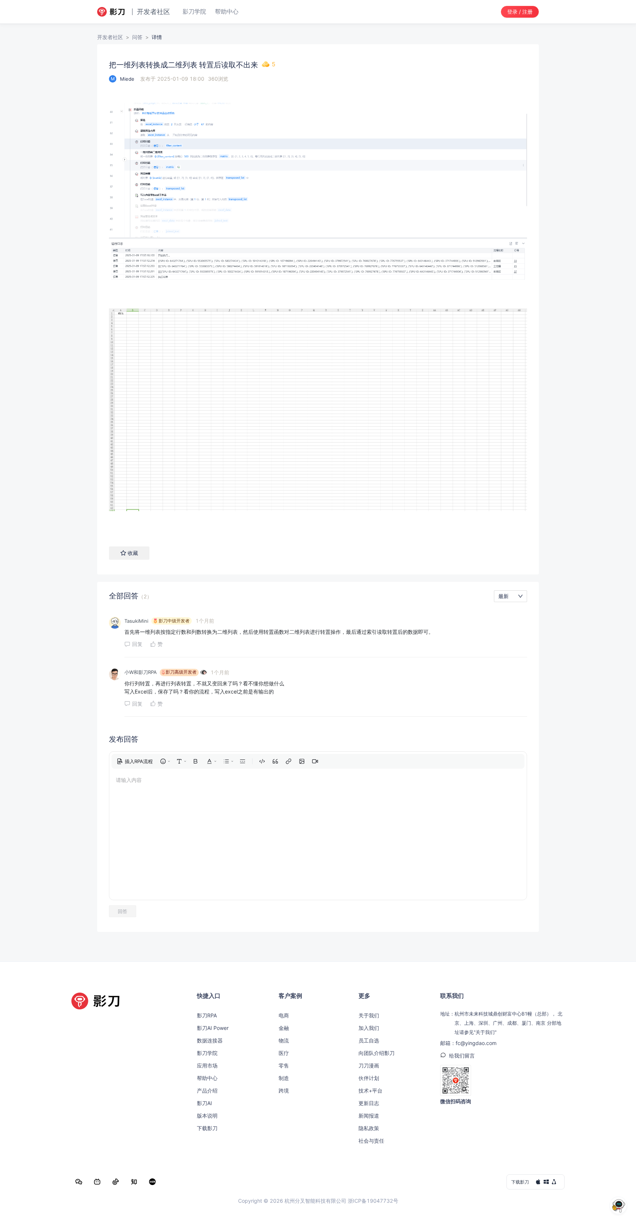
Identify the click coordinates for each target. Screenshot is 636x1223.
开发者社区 (110, 37)
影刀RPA (207, 1015)
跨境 (284, 1090)
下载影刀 (207, 1128)
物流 (284, 1040)
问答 (137, 37)
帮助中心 (207, 1078)
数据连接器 (210, 1040)
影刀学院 (207, 1053)
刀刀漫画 (368, 1065)
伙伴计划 (368, 1078)
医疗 (284, 1053)
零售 (284, 1065)
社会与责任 (371, 1141)
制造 (284, 1078)
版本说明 (207, 1115)
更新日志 (368, 1103)
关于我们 (368, 1015)
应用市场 (207, 1065)
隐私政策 (368, 1128)
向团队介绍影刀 (376, 1053)
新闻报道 (368, 1115)
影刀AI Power (213, 1028)
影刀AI (204, 1103)
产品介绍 (207, 1090)
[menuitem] (135, 761)
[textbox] (318, 310)
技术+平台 (370, 1090)
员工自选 (368, 1040)
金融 (284, 1028)
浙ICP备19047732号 (373, 1201)
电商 (284, 1015)
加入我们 (368, 1028)
